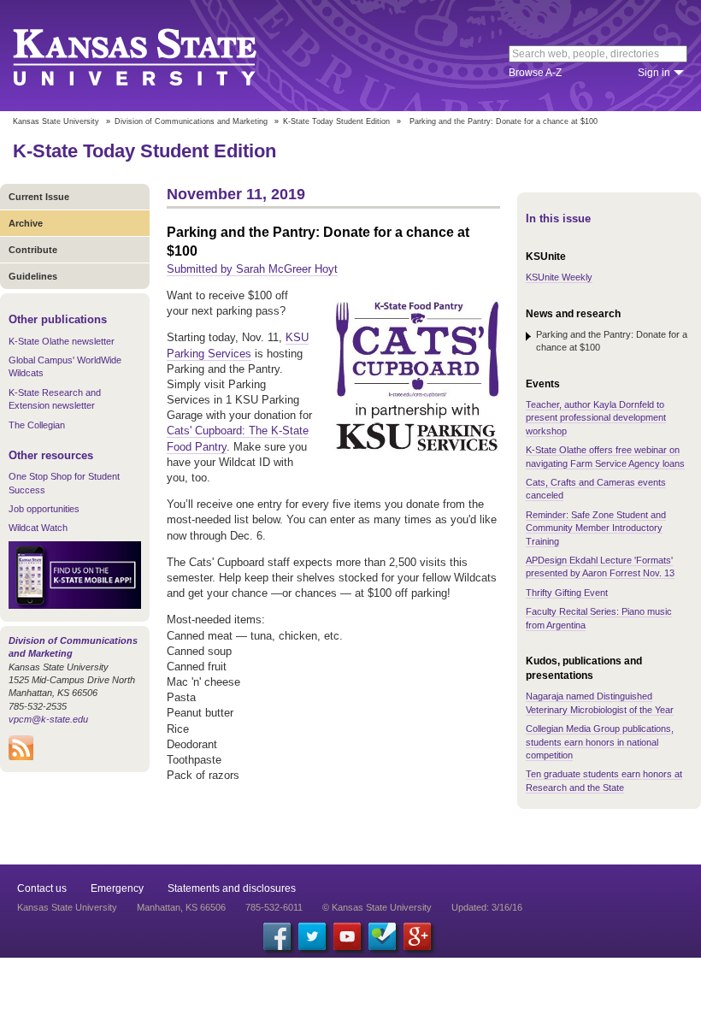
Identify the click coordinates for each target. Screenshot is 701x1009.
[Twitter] (312, 936)
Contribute (33, 250)
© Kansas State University (377, 907)
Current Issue (39, 197)
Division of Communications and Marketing (191, 121)
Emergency (117, 888)
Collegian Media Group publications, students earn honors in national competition (600, 741)
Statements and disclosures (232, 888)
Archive (26, 223)
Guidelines (33, 276)
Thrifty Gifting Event (567, 592)
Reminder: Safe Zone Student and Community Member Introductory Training (596, 528)
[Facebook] (277, 936)
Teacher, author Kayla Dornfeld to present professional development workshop (596, 417)
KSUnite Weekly (559, 277)
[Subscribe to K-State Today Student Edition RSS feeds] (21, 757)
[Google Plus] (417, 936)
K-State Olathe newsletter (62, 341)
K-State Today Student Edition (336, 121)
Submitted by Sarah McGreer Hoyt (252, 269)
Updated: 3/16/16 (486, 907)
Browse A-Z (535, 73)
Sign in (654, 73)
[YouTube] (347, 936)
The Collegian (37, 425)
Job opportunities (44, 509)
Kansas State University (156, 55)
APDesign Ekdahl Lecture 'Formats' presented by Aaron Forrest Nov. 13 (600, 566)
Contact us (42, 888)
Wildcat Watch (38, 527)
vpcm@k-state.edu (48, 719)
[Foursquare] (382, 936)
